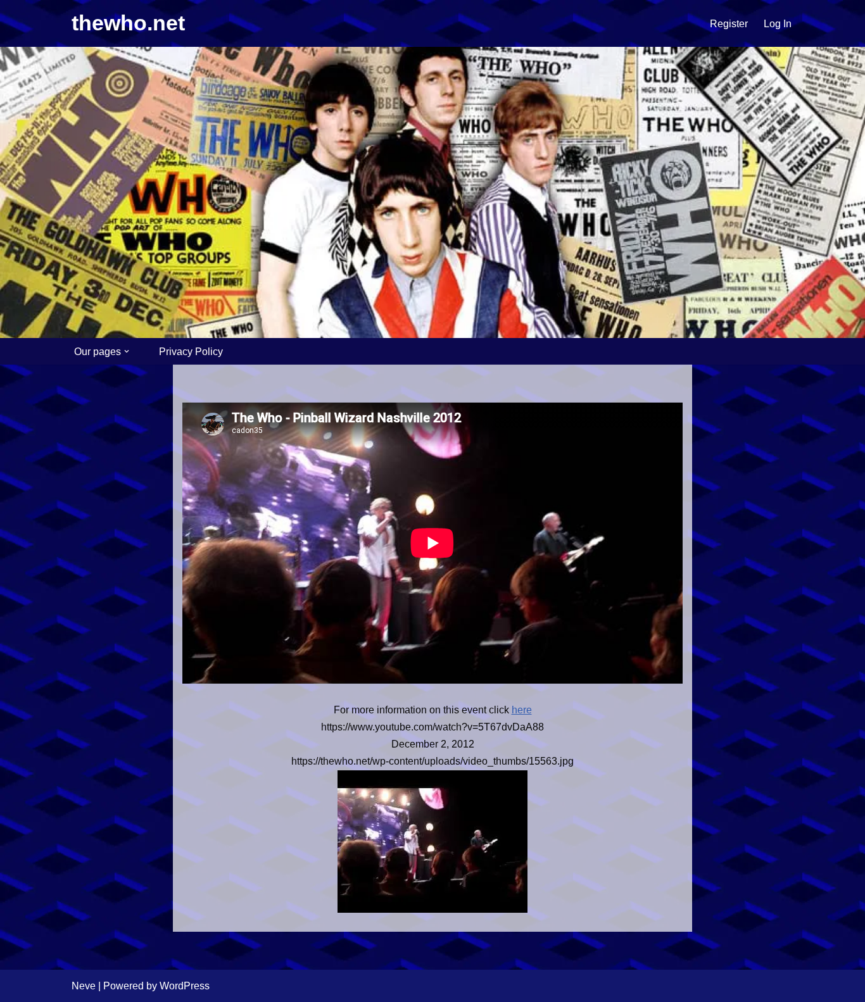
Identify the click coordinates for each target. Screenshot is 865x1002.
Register (729, 23)
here (522, 710)
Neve (84, 985)
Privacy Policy (191, 351)
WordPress (185, 985)
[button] (126, 351)
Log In (778, 23)
